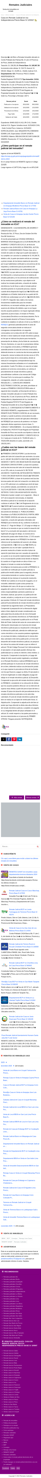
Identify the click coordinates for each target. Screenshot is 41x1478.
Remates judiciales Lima (11, 1299)
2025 (3, 1062)
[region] (20, 38)
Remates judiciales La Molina (12, 1294)
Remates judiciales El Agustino (13, 1289)
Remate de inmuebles (10, 1420)
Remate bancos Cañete (10, 1353)
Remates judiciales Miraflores (12, 1308)
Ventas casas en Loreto (10, 1394)
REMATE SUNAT (7, 1242)
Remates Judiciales (20, 1242)
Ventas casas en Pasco (10, 1399)
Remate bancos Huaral (10, 1358)
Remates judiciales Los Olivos (12, 1303)
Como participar (8, 1430)
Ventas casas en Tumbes (11, 1409)
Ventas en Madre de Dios (11, 1397)
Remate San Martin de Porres (12, 1323)
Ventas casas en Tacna (10, 1407)
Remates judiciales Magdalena (13, 1306)
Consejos (14, 1238)
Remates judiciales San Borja (12, 1313)
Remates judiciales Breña (11, 1279)
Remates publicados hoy (11, 1428)
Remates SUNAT (8, 1435)
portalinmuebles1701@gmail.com (13, 1259)
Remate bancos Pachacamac (12, 1365)
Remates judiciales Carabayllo (12, 1282)
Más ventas (18, 797)
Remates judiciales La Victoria (12, 1296)
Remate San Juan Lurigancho (12, 1318)
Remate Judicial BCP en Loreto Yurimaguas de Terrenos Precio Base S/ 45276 (23, 912)
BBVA (3, 1238)
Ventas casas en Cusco (10, 1380)
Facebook (5, 1468)
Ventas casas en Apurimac (11, 1372)
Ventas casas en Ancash (11, 1370)
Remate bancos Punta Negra (12, 1368)
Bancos (5, 1440)
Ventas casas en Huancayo (12, 1387)
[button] (3, 739)
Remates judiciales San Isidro (12, 1316)
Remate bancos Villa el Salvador (13, 1333)
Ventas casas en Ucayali (11, 1411)
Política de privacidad (10, 1423)
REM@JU (4, 325)
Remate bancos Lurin (10, 1360)
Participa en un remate (10, 1425)
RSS (18, 1468)
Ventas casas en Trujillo (10, 1390)
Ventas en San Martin (10, 1404)
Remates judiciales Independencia (14, 1291)
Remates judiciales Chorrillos (12, 1284)
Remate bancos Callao (10, 1350)
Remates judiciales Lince (11, 1301)
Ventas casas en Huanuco (11, 1385)
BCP (8, 1238)
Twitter (13, 1468)
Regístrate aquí (8, 1437)
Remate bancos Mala (10, 1363)
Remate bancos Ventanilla (11, 1338)
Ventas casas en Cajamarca (12, 1377)
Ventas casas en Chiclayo (11, 1392)
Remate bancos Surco (10, 1330)
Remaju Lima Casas (25, 1238)
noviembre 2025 (7, 1226)
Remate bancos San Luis (11, 1321)
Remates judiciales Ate (10, 1277)
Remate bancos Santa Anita (12, 1328)
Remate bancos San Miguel (12, 1325)
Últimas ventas (31, 797)
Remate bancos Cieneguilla (12, 1355)
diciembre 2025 (6, 1066)
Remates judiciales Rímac (11, 1311)
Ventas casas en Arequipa (11, 1375)
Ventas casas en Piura (10, 1402)
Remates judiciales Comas (11, 1286)
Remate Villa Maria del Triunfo (12, 1335)
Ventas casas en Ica (9, 1382)
